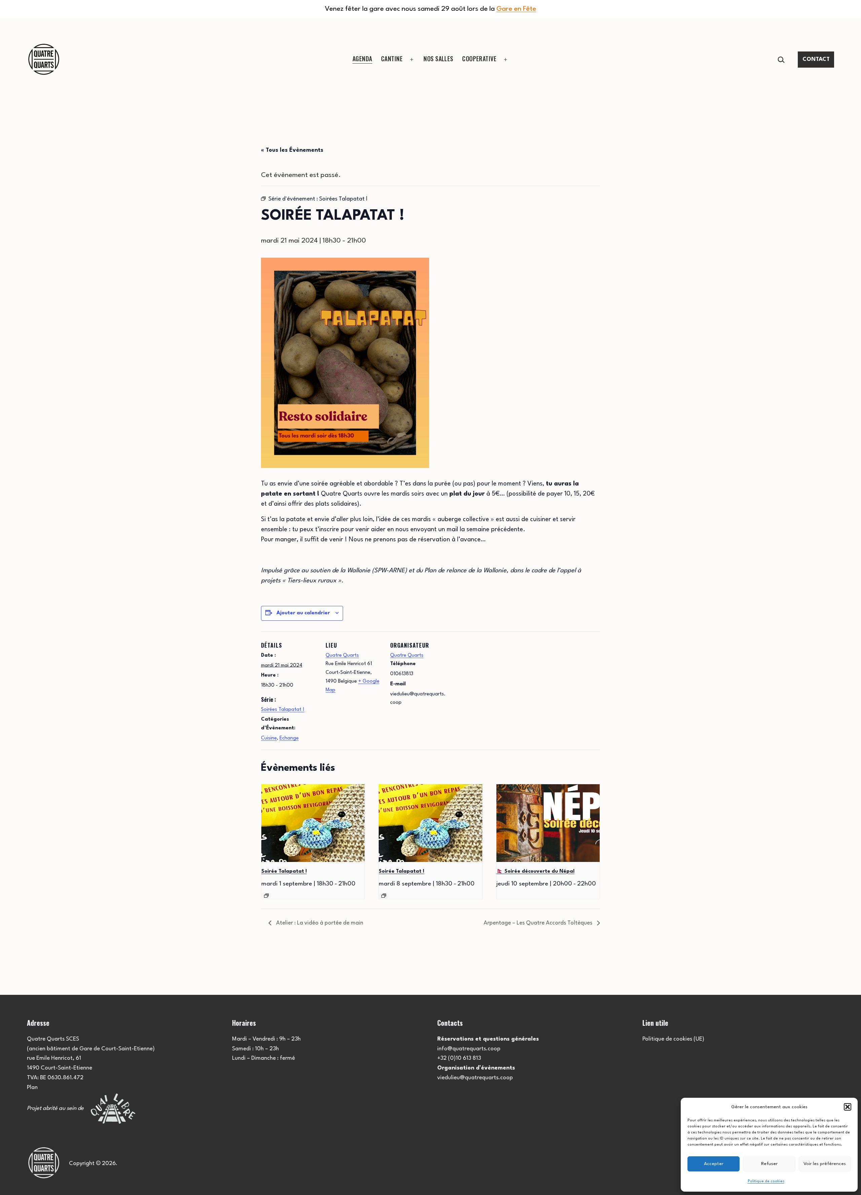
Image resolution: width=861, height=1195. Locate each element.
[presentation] (313, 823)
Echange (289, 738)
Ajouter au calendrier (303, 613)
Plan (32, 1087)
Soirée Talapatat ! (284, 871)
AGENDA (362, 58)
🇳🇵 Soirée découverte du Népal (535, 871)
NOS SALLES (438, 58)
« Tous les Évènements (292, 150)
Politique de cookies (766, 1181)
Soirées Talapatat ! (282, 709)
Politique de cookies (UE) (673, 1039)
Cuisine (269, 738)
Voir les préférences (824, 1163)
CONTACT (816, 59)
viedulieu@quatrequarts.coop (475, 1078)
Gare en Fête (516, 9)
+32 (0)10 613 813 (459, 1058)
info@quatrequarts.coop (468, 1049)
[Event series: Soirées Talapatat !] (266, 896)
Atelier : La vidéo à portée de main (319, 923)
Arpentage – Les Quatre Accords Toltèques (539, 923)
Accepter (713, 1163)
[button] (847, 1106)
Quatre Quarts (342, 655)
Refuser (769, 1163)
